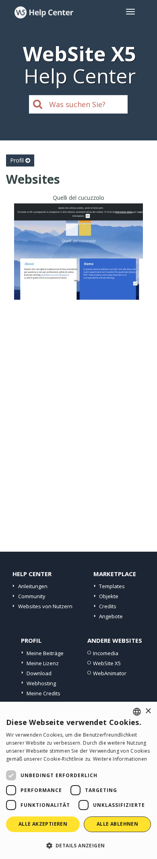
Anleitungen (33, 586)
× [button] (148, 711)
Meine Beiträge (45, 653)
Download (39, 673)
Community (31, 596)
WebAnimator (109, 673)
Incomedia (105, 653)
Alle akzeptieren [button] (43, 823)
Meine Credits (43, 693)
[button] (78, 845)
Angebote (111, 616)
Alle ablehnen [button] (117, 823)
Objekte (108, 596)
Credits (107, 606)
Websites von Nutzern (45, 606)
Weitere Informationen (120, 758)
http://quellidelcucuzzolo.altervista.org (79, 261)
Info (78, 292)
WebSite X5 (107, 663)
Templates (112, 586)
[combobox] (137, 712)
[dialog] (78, 780)
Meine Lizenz (43, 663)
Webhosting (41, 683)
